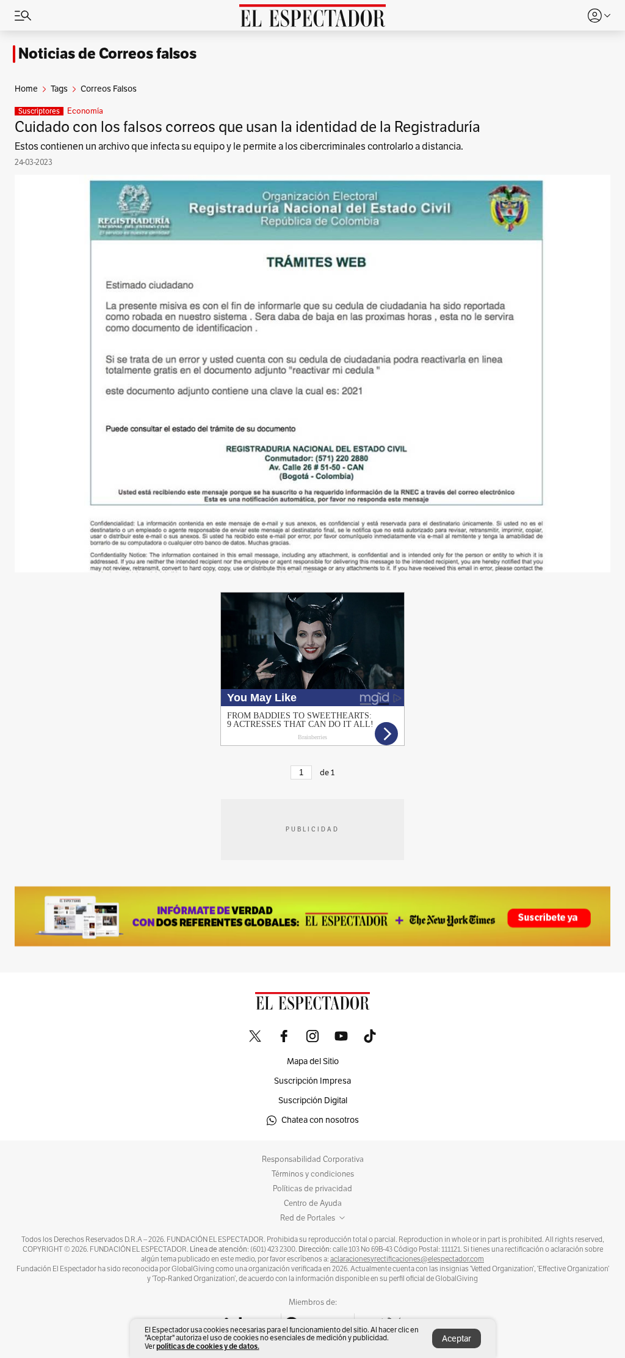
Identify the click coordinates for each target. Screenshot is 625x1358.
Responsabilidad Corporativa (313, 1159)
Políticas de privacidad (312, 1189)
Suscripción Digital (312, 1100)
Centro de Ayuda (313, 1203)
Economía (85, 111)
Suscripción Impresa (312, 1081)
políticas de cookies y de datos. (207, 1346)
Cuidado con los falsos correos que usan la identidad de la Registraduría (247, 127)
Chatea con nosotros (320, 1120)
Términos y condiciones (313, 1174)
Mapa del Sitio (313, 1061)
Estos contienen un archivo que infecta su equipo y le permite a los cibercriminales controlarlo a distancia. (239, 147)
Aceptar (456, 1339)
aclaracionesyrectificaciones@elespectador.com (407, 1259)
